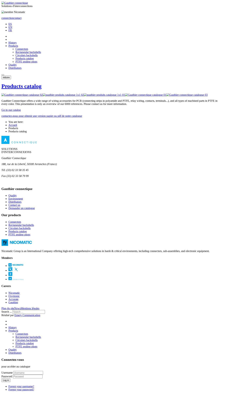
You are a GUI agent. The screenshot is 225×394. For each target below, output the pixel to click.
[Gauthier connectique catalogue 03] (187, 94)
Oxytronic (14, 296)
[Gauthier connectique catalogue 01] (145, 94)
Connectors (21, 48)
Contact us (14, 205)
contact (17, 18)
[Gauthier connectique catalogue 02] (22, 94)
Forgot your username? (21, 386)
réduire (6, 77)
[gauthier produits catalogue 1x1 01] (104, 94)
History (12, 42)
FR (10, 30)
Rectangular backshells (28, 52)
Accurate (13, 299)
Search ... (6, 311)
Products (13, 45)
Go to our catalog (11, 109)
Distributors (14, 67)
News (17, 308)
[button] (2, 74)
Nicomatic (14, 292)
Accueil (12, 125)
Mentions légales (30, 308)
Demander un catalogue (21, 208)
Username (7, 372)
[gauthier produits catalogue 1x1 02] (63, 94)
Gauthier (13, 302)
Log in (6, 380)
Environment (15, 198)
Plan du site (7, 308)
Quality (12, 64)
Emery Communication (27, 315)
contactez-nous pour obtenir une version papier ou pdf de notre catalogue (41, 115)
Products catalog (24, 58)
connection (7, 18)
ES (10, 23)
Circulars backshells (26, 55)
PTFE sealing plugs (26, 61)
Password (6, 376)
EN (10, 27)
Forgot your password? (21, 389)
